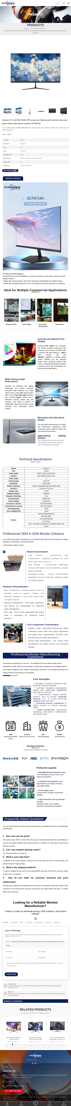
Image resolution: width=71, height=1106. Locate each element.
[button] (5, 1044)
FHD (21, 922)
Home (27, 28)
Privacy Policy (63, 1097)
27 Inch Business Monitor (38, 28)
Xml (54, 1097)
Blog (57, 1097)
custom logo (48, 922)
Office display (29, 922)
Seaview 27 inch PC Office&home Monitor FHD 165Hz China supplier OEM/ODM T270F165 (57, 1038)
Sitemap (50, 1097)
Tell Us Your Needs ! (15, 1091)
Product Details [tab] (13, 178)
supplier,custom (38, 922)
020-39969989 (10, 1081)
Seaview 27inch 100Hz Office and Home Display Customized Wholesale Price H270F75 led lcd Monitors (35, 1038)
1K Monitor (56, 922)
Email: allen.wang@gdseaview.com (15, 1086)
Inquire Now (11, 171)
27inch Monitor (14, 922)
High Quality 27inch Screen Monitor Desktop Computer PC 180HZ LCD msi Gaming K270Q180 (14, 1038)
